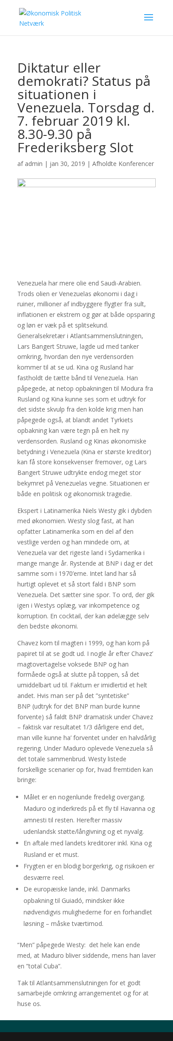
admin (34, 163)
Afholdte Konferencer (123, 163)
